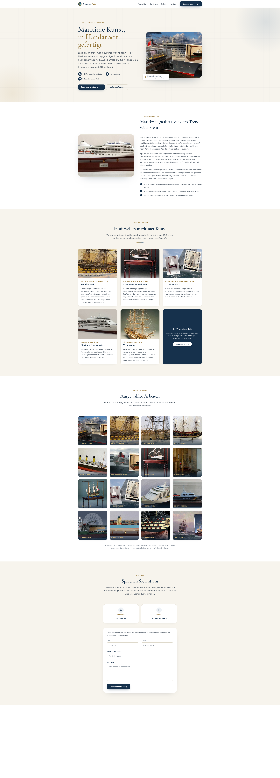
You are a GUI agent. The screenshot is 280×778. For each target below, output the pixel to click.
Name (109, 641)
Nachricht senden (117, 687)
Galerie (163, 4)
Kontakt (173, 4)
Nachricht (110, 662)
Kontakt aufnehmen (191, 4)
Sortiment (154, 4)
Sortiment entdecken (90, 87)
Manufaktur (141, 4)
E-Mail (143, 641)
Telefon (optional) (114, 651)
